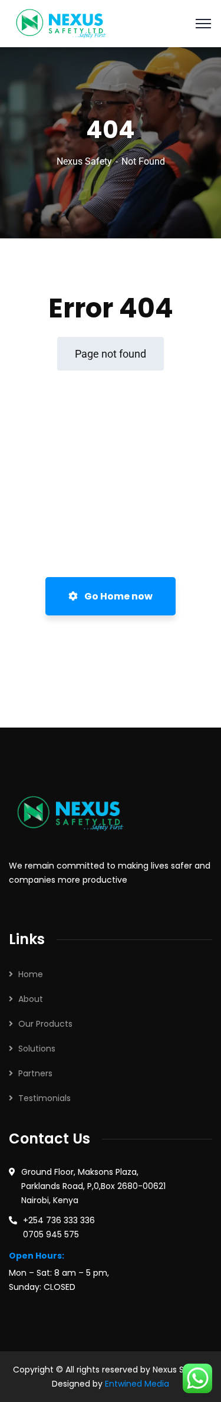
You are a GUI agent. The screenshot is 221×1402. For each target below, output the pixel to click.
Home (30, 974)
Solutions (36, 1048)
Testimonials (44, 1098)
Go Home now (118, 596)
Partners (35, 1073)
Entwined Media (137, 1384)
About (30, 999)
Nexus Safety (84, 161)
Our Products (45, 1024)
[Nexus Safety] (64, 22)
